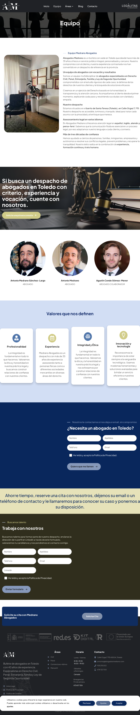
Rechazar (87, 703)
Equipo (57, 6)
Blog (80, 6)
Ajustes (103, 703)
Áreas (68, 6)
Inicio (46, 6)
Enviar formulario (14, 589)
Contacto (92, 6)
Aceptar (119, 703)
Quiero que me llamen (82, 466)
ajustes (10, 706)
